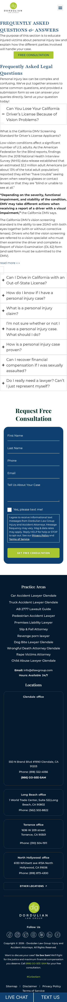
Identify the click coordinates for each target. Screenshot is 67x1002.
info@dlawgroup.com (38, 670)
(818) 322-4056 (38, 772)
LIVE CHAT (16, 997)
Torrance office (33, 824)
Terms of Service (19, 539)
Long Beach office (33, 794)
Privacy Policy (40, 535)
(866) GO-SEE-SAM (36, 963)
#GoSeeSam (33, 976)
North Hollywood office (33, 857)
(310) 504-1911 (38, 843)
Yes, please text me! (28, 509)
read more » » (10, 263)
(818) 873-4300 (38, 873)
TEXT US (50, 997)
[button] (60, 8)
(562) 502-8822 (38, 810)
